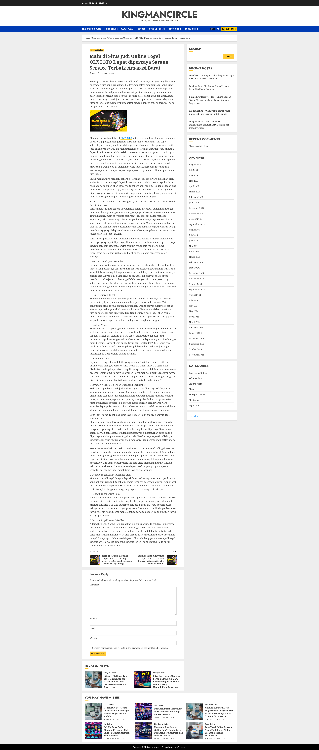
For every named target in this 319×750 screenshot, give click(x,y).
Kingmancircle (160, 14)
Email (93, 628)
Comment (95, 584)
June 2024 (193, 306)
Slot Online (175, 29)
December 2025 (196, 208)
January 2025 (195, 267)
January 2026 (195, 202)
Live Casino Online (91, 29)
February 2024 (196, 327)
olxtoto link (193, 416)
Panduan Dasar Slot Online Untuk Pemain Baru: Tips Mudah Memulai (168, 711)
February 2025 (196, 262)
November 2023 (196, 344)
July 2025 (193, 235)
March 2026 (194, 191)
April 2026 (194, 186)
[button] (218, 29)
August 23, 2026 (213, 720)
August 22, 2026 (162, 739)
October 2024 (195, 284)
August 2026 (195, 164)
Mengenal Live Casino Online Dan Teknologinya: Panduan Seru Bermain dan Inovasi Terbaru (209, 124)
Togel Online (191, 29)
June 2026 (193, 175)
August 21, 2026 (213, 739)
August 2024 (195, 295)
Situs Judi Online (157, 29)
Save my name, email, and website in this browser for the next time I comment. (130, 648)
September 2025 (197, 224)
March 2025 (194, 257)
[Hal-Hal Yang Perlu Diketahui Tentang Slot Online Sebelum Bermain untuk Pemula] (93, 730)
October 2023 (195, 349)
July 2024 (193, 300)
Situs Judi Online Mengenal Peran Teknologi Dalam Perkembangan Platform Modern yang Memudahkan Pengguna (167, 682)
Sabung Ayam (127, 29)
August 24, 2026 (112, 720)
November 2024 (196, 278)
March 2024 (194, 322)
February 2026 (196, 197)
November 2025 (196, 213)
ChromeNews (167, 747)
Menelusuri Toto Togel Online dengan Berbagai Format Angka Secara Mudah (211, 77)
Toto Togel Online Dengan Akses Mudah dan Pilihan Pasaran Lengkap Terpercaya (218, 731)
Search (195, 48)
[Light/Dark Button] (212, 29)
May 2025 (193, 246)
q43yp (94, 73)
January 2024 (195, 333)
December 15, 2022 (107, 73)
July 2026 (193, 170)
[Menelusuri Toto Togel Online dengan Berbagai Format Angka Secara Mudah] (93, 711)
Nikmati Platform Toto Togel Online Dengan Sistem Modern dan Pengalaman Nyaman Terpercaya (115, 682)
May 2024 (193, 311)
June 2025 (193, 240)
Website (93, 638)
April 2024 (194, 316)
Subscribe (231, 29)
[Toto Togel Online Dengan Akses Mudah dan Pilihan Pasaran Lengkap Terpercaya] (194, 730)
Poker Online (111, 29)
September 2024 (197, 289)
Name (93, 618)
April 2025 (194, 251)
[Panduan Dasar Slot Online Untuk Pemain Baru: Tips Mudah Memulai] (143, 711)
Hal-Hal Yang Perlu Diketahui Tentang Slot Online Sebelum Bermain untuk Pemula (116, 731)
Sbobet (141, 29)
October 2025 (195, 219)
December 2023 (196, 338)
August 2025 (195, 229)
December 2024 (196, 273)
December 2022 (196, 354)
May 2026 (193, 180)
